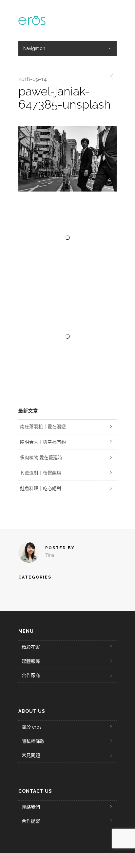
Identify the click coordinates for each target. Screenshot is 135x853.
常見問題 (31, 755)
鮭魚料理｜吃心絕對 (40, 488)
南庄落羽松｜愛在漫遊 (43, 426)
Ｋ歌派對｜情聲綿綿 (40, 473)
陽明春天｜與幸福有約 (43, 442)
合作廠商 (31, 675)
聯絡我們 (31, 807)
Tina (49, 555)
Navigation (34, 48)
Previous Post (110, 77)
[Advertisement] (67, 336)
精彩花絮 (31, 647)
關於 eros (32, 727)
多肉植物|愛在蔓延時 (41, 457)
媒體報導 (31, 661)
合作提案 (31, 821)
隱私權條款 (33, 741)
